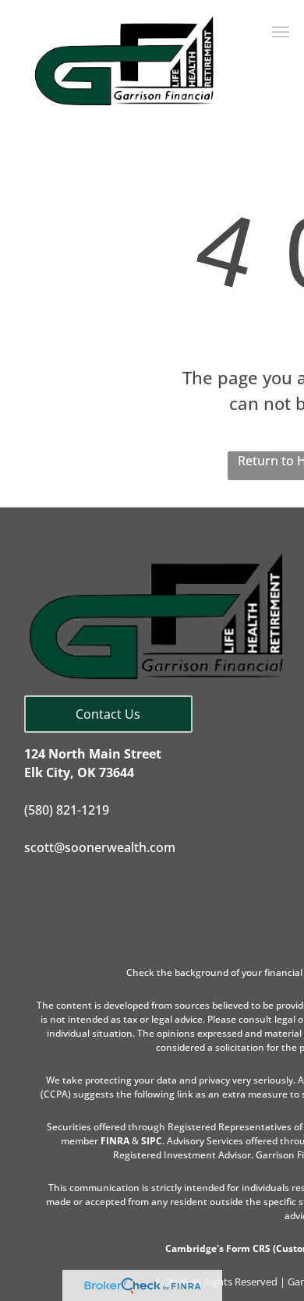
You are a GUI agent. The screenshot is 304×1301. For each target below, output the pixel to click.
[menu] (280, 32)
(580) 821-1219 (66, 809)
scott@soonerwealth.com (99, 847)
